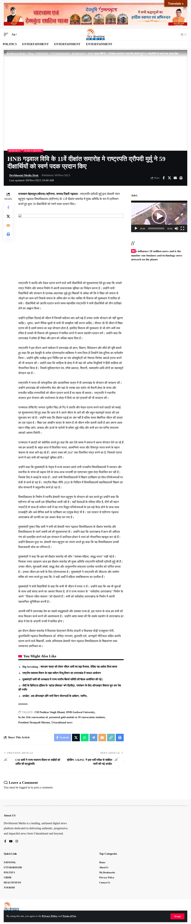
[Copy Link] (111, 737)
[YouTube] (11, 841)
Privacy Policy (50, 916)
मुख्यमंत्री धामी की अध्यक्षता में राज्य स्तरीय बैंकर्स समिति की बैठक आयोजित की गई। (62, 679)
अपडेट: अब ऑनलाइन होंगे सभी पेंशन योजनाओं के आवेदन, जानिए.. (55, 695)
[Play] (136, 228)
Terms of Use (69, 916)
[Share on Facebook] (163, 178)
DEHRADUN (15, 151)
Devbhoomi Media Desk (23, 175)
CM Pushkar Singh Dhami (50, 712)
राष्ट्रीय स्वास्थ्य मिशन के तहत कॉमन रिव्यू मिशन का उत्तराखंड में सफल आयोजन (61, 673)
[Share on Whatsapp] (85, 737)
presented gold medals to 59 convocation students (77, 717)
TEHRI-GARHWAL (33, 151)
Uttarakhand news (61, 722)
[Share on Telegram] (93, 737)
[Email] (175, 178)
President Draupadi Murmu (34, 722)
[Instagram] (17, 841)
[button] (177, 916)
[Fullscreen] (182, 228)
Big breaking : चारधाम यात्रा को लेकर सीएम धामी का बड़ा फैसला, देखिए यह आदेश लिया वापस (69, 666)
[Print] (181, 178)
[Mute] (176, 228)
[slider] (156, 228)
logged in (24, 787)
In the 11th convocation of (33, 717)
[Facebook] (5, 841)
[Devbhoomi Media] (95, 34)
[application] (159, 216)
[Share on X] (169, 178)
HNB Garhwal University (80, 712)
